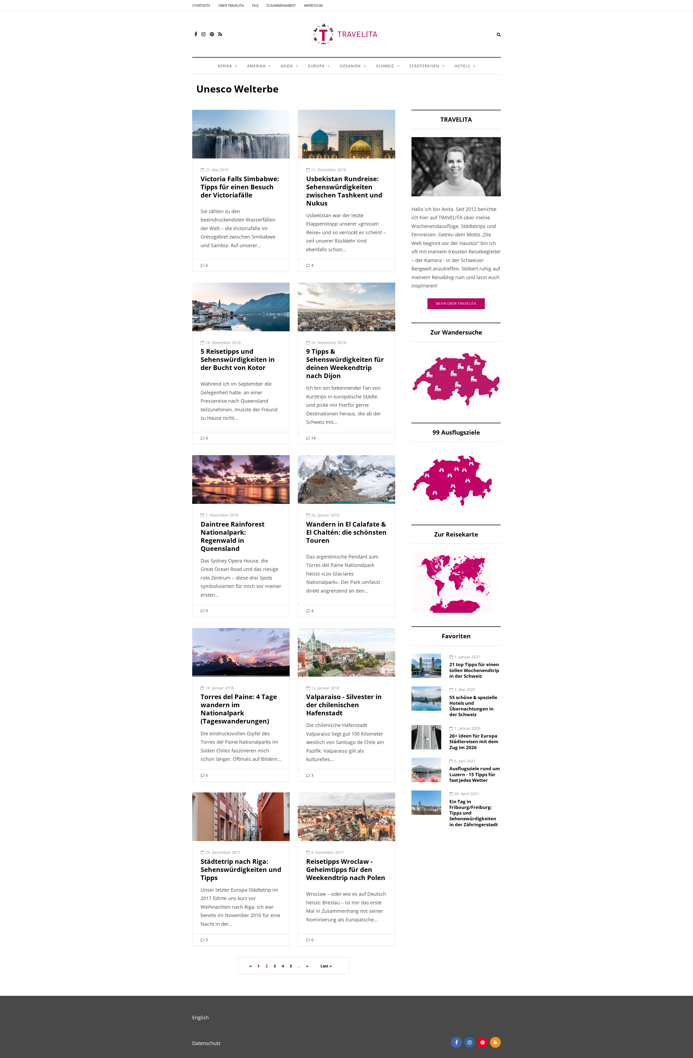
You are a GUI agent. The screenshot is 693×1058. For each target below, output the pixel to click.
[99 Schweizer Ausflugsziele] (452, 480)
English (200, 1017)
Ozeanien (350, 65)
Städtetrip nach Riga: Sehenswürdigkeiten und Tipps (241, 869)
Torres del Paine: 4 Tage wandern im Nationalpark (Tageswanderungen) (239, 708)
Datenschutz (206, 1043)
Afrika (225, 65)
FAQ (255, 5)
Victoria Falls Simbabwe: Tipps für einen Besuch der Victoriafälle (240, 186)
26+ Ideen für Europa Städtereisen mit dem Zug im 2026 (473, 741)
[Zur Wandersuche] (456, 379)
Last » (326, 965)
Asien (287, 65)
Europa (316, 65)
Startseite (201, 5)
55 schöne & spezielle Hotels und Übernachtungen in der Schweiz (473, 706)
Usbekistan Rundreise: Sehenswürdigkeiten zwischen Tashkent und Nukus (344, 190)
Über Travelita (231, 5)
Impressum (313, 5)
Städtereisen (424, 65)
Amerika (256, 65)
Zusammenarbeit (281, 5)
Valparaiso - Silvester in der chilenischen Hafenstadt (344, 704)
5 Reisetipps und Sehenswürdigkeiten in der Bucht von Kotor (238, 359)
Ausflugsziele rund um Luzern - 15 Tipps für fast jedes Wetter (474, 774)
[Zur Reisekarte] (452, 581)
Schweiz (385, 65)
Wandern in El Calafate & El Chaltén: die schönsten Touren (346, 532)
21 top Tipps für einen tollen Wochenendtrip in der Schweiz (474, 670)
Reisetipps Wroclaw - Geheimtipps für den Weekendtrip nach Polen (345, 869)
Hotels (462, 65)
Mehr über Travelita (456, 303)
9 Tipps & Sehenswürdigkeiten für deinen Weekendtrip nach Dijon (345, 363)
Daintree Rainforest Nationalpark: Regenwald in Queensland (232, 536)
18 (313, 438)
